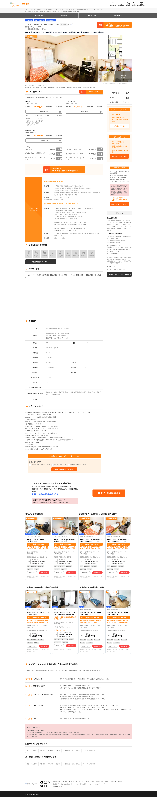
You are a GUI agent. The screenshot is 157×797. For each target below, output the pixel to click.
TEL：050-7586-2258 (45, 494)
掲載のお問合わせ (57, 786)
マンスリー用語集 (117, 782)
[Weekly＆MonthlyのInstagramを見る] (45, 782)
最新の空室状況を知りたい (78, 464)
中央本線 (48, 336)
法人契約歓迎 (66, 750)
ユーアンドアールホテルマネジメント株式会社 (119, 172)
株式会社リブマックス (65, 649)
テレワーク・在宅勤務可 (89, 750)
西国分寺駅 (56, 336)
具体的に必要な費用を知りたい (41, 464)
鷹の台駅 (60, 338)
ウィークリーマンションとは (86, 782)
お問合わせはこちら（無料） (119, 204)
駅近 (28, 750)
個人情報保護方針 (66, 784)
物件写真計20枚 (123, 77)
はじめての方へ (57, 782)
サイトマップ (75, 784)
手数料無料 (34, 750)
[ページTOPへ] (130, 794)
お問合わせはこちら (120, 156)
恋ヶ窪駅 (60, 333)
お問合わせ (44, 573)
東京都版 (25, 4)
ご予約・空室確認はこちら (110, 493)
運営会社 (55, 784)
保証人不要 (42, 750)
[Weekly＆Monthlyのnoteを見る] (45, 785)
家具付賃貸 (50, 750)
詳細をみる (32, 573)
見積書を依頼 (93, 91)
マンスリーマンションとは (70, 782)
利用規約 (83, 784)
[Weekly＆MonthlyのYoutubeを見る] (41, 785)
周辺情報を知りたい (60, 464)
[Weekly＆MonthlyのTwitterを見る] (49, 782)
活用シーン (108, 782)
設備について (99, 782)
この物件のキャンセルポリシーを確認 (119, 274)
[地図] (70, 24)
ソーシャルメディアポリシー (95, 784)
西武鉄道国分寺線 (51, 333)
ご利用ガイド (118, 126)
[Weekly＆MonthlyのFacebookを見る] (41, 782)
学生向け (58, 750)
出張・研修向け (76, 750)
